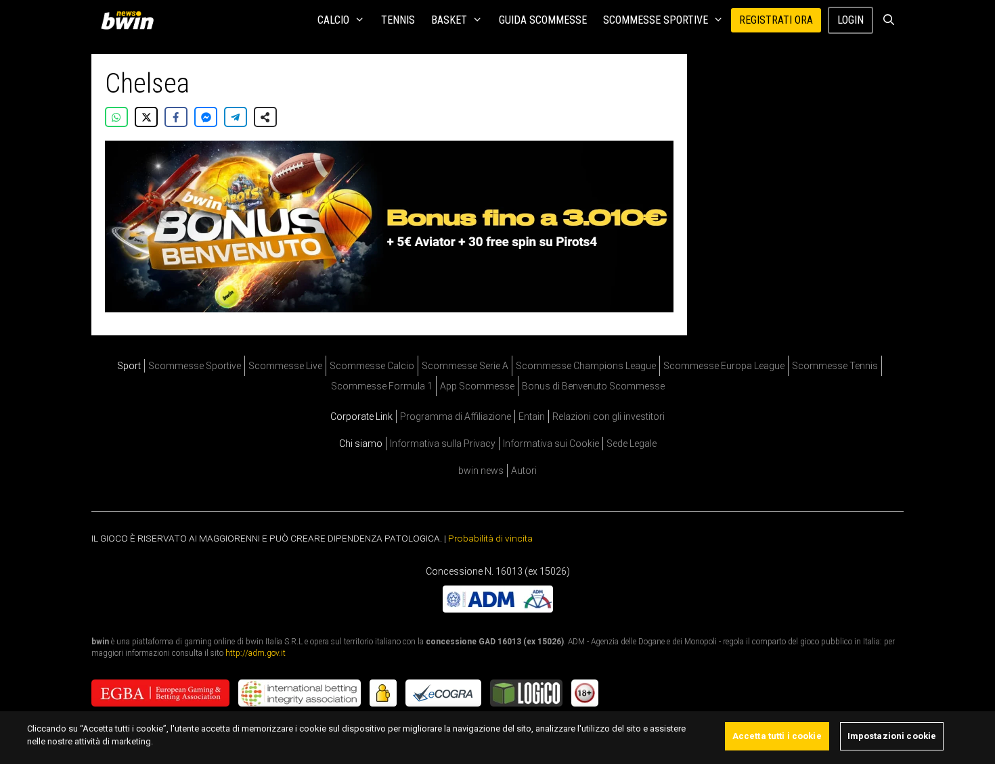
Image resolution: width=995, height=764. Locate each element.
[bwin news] (130, 20)
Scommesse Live (285, 365)
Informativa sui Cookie (551, 443)
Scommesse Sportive (655, 20)
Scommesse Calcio (372, 365)
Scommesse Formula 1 (382, 386)
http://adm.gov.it (255, 653)
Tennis (398, 20)
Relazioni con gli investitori (608, 416)
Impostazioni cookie (891, 736)
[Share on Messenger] (205, 117)
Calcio (333, 20)
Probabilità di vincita (490, 538)
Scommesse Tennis (835, 365)
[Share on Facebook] (175, 117)
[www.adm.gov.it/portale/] (498, 609)
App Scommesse (477, 386)
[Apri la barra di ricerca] (888, 20)
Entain (531, 416)
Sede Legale (631, 443)
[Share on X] (146, 117)
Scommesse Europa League (723, 365)
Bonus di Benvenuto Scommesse (593, 386)
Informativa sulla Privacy (442, 443)
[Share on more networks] (265, 117)
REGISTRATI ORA (776, 20)
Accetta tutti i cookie (777, 736)
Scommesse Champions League (586, 365)
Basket (449, 20)
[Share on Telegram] (235, 117)
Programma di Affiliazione (455, 416)
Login (850, 20)
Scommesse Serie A (465, 365)
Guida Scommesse (543, 20)
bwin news (481, 470)
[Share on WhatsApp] (116, 117)
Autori (524, 470)
